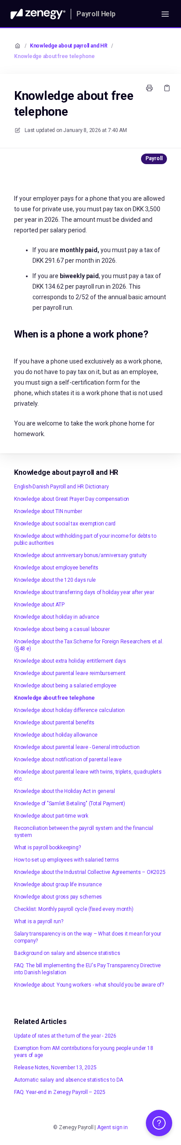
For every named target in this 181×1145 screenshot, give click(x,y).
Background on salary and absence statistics (67, 953)
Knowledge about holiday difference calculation (69, 710)
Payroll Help (96, 14)
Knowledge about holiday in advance (56, 617)
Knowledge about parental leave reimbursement (69, 673)
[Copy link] (167, 88)
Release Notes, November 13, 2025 (55, 1067)
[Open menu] (165, 14)
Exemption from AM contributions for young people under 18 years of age (83, 1051)
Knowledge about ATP (39, 605)
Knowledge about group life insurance (57, 884)
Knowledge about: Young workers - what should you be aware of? (88, 985)
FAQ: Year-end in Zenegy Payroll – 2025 (59, 1092)
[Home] (38, 14)
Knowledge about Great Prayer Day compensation (71, 499)
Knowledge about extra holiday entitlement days (70, 661)
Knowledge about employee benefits (56, 568)
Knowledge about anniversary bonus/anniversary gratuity (80, 555)
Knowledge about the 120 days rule (55, 580)
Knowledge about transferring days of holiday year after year (84, 592)
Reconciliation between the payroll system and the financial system (83, 831)
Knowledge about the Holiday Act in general (64, 791)
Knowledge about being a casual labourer (62, 629)
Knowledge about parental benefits (54, 722)
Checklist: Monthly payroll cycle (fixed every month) (74, 909)
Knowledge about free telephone (54, 56)
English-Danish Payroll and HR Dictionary (61, 487)
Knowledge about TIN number (48, 511)
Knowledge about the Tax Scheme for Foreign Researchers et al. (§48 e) (88, 645)
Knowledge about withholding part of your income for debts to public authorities (85, 539)
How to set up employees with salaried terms (66, 860)
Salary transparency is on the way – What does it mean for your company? (87, 937)
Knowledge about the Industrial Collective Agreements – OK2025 (89, 872)
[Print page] (149, 88)
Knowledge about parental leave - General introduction (76, 747)
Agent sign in (112, 1127)
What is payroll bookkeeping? (47, 847)
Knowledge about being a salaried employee (65, 686)
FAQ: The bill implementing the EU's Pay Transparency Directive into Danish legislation (87, 969)
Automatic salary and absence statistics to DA (68, 1080)
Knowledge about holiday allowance (56, 735)
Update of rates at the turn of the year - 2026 (65, 1036)
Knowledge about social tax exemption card (65, 524)
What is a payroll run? (38, 921)
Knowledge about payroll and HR (69, 46)
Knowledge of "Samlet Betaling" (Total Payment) (69, 803)
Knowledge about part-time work (51, 816)
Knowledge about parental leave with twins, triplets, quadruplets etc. (88, 775)
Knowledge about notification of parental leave (68, 759)
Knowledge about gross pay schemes (58, 897)
